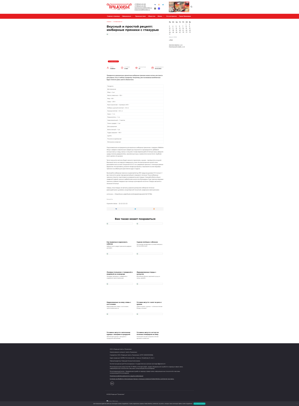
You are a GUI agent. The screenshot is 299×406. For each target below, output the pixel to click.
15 (186, 28)
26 (176, 32)
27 (180, 32)
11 (172, 28)
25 (173, 32)
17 (169, 30)
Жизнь (160, 16)
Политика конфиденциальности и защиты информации (126, 376)
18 (173, 30)
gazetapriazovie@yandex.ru (143, 8)
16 (189, 28)
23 (190, 30)
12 (176, 28)
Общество (151, 16)
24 (170, 32)
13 (179, 28)
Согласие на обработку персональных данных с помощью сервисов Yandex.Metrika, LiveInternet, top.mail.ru (142, 379)
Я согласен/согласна (199, 403)
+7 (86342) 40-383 (140, 6)
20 (180, 30)
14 (183, 28)
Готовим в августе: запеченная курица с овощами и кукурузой (118, 333)
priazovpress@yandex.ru (142, 9)
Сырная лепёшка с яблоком (147, 242)
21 (183, 30)
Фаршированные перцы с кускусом (146, 273)
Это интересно (171, 16)
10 (169, 28)
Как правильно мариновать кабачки (117, 243)
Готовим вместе (113, 61)
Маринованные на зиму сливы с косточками (119, 303)
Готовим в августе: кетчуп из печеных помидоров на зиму (148, 333)
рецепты (110, 199)
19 (176, 30)
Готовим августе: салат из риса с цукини (149, 303)
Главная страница (113, 16)
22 (186, 30)
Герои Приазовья (185, 16)
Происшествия (140, 16)
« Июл (171, 40)
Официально (126, 16)
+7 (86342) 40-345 (140, 4)
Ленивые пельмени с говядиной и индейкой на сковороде (120, 273)
